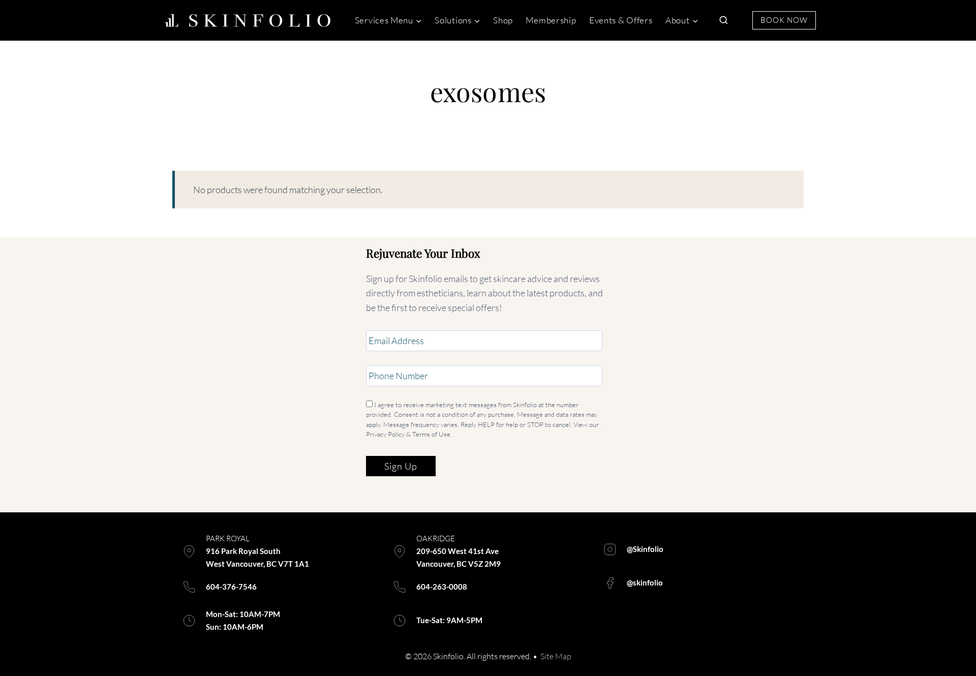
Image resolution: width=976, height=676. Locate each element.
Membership (551, 20)
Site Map (555, 656)
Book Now (784, 20)
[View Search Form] (723, 20)
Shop (503, 20)
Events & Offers (621, 20)
